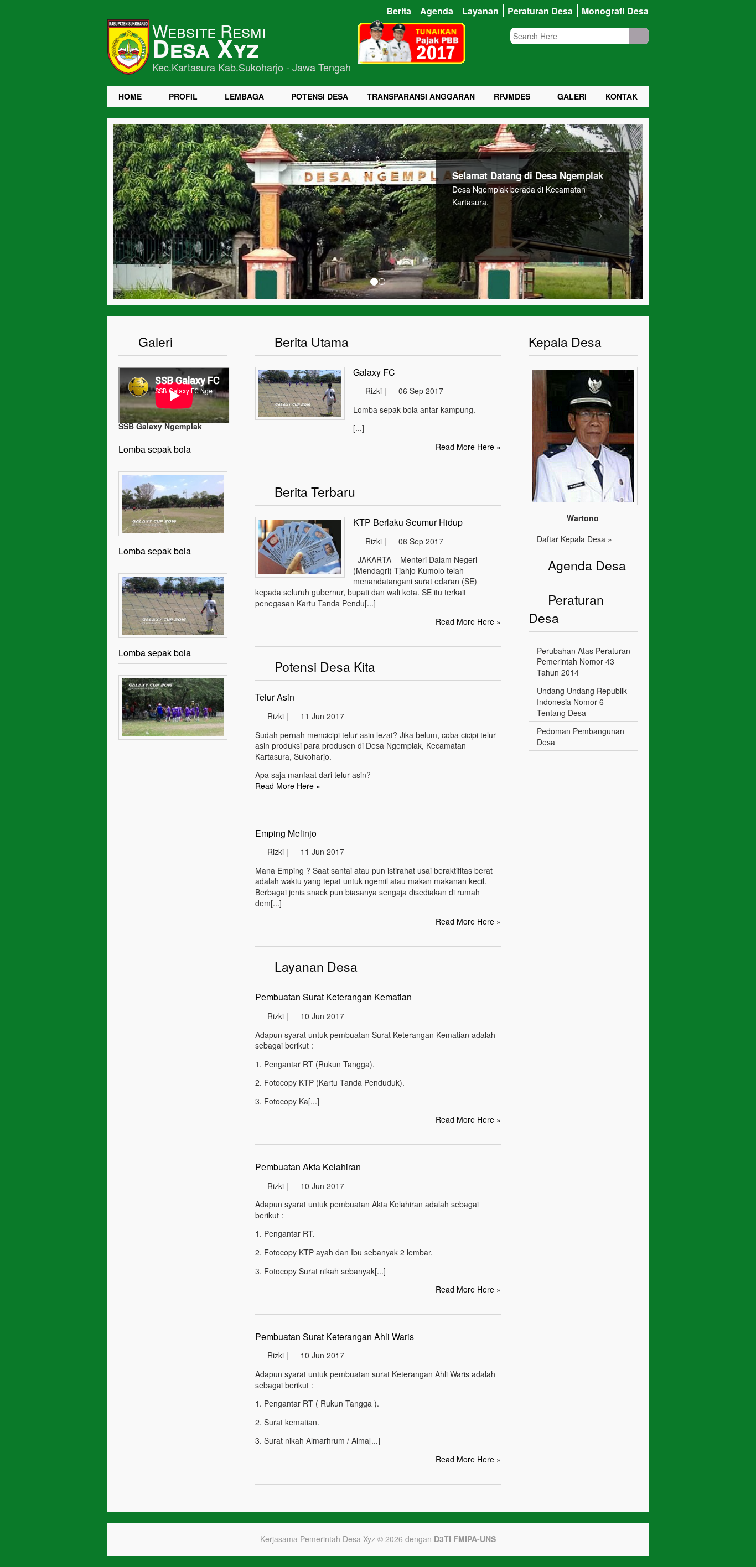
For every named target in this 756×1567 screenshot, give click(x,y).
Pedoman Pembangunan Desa (580, 736)
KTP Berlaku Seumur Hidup (408, 522)
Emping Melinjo (286, 833)
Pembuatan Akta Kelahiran (308, 1166)
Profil (183, 96)
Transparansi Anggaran (421, 96)
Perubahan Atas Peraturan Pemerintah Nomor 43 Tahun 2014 (583, 661)
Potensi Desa (319, 96)
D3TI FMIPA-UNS (465, 1538)
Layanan (480, 10)
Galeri (572, 96)
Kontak (621, 96)
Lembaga (244, 96)
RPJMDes (512, 96)
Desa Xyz (205, 48)
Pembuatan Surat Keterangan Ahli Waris (334, 1336)
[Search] (639, 36)
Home (130, 96)
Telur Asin (274, 697)
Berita (398, 10)
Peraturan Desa (540, 10)
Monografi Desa (615, 10)
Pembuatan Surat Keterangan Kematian (333, 996)
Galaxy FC (374, 372)
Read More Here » (468, 446)
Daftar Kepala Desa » (574, 538)
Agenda (436, 10)
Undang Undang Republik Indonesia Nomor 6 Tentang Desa (582, 701)
